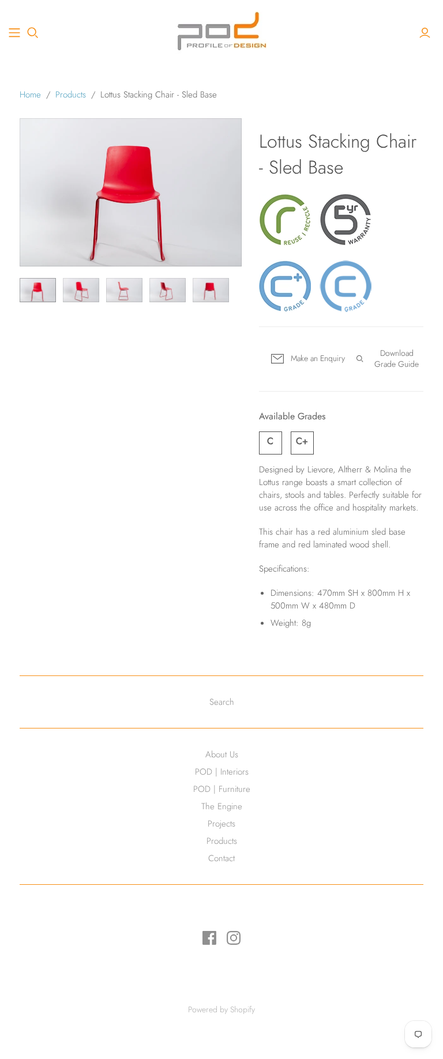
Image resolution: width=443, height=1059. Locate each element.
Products (70, 94)
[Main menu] (14, 33)
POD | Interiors (222, 771)
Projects (221, 823)
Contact (221, 858)
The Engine (221, 806)
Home (30, 94)
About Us (221, 754)
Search (221, 702)
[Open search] (33, 33)
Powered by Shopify (221, 1009)
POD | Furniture (221, 789)
